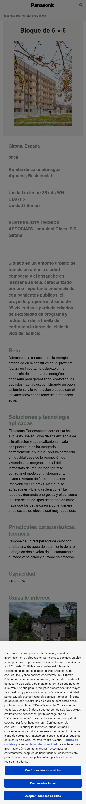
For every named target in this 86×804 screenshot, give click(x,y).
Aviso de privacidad (43, 744)
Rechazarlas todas (43, 783)
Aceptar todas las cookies (43, 796)
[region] (43, 722)
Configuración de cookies (43, 770)
